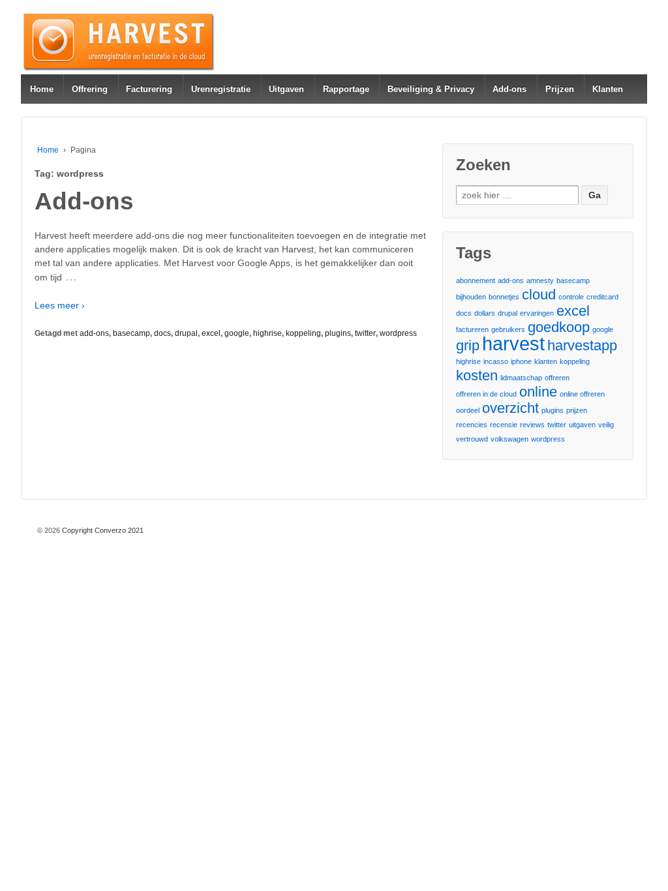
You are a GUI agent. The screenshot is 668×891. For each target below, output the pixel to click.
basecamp (131, 333)
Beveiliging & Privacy (430, 89)
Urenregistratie (220, 89)
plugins (338, 333)
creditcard (602, 297)
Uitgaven (286, 89)
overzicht (510, 408)
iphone (521, 361)
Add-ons (509, 89)
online (538, 392)
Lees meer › (60, 305)
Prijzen (559, 89)
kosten (477, 375)
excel (211, 333)
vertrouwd (472, 439)
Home (41, 89)
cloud (539, 294)
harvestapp (582, 345)
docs (162, 333)
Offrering (90, 89)
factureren (472, 329)
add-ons (94, 333)
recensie (503, 425)
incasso (495, 361)
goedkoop (559, 327)
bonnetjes (504, 297)
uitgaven (582, 425)
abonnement (475, 280)
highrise (267, 333)
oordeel (467, 410)
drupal (186, 333)
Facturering (149, 89)
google (236, 333)
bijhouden (471, 297)
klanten (545, 361)
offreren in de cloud (486, 394)
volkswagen (509, 439)
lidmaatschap (521, 378)
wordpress (398, 333)
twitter (365, 333)
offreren (557, 378)
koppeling (303, 333)
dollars (484, 313)
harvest (513, 343)
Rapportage (346, 89)
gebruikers (508, 329)
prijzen (576, 410)
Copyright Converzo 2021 (102, 530)
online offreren (582, 394)
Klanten (607, 89)
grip (467, 345)
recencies (471, 425)
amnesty (540, 280)
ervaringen (537, 313)
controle (571, 297)
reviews (532, 425)
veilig (606, 425)
